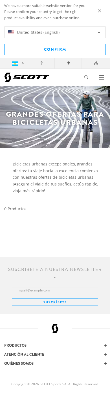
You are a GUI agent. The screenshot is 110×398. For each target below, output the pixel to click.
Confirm (55, 49)
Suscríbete (55, 302)
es (22, 63)
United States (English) (38, 32)
